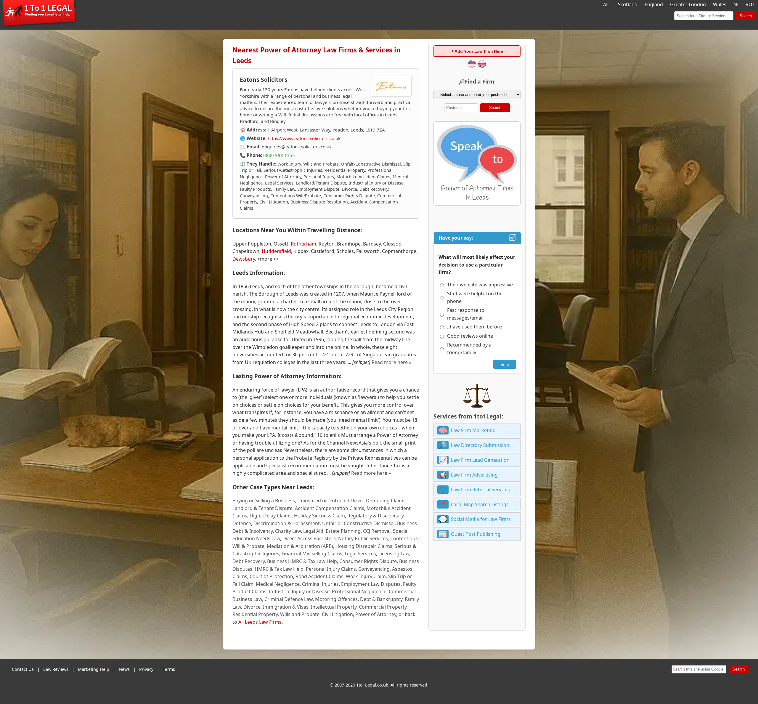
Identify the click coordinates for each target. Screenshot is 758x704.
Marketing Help (93, 669)
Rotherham (303, 243)
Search (746, 16)
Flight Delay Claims (271, 515)
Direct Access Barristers (309, 538)
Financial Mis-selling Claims (312, 553)
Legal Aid (313, 531)
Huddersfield (276, 251)
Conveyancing (374, 569)
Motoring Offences (336, 599)
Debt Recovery (248, 561)
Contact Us (23, 669)
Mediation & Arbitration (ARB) (300, 546)
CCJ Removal (377, 531)
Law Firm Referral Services (480, 489)
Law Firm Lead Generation (480, 460)
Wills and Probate (299, 614)
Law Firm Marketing (473, 430)
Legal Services (360, 553)
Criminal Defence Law (288, 599)
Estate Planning (343, 531)
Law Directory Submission (480, 445)
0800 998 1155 (279, 155)
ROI (750, 4)
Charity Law (288, 531)
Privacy (146, 669)
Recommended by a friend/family (469, 348)
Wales (719, 4)
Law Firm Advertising (474, 474)
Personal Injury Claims (331, 569)
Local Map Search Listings (480, 504)
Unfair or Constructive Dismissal (358, 523)
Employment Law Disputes (371, 584)
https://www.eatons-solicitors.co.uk (304, 138)
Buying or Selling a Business (263, 500)
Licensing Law (393, 553)
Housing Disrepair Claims (363, 546)
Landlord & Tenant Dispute (262, 508)
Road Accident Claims (319, 576)
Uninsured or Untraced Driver (330, 500)
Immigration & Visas (286, 607)
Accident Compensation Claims (329, 508)
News (124, 669)
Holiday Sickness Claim (319, 515)
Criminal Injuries (320, 584)
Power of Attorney (375, 614)
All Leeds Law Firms (260, 622)
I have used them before (474, 326)
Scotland (627, 4)
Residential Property (255, 614)
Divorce (252, 607)
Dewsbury (243, 259)
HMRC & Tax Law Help (279, 569)
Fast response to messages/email (465, 314)
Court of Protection (271, 576)
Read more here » (391, 362)
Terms (169, 669)
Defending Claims (386, 500)
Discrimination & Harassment (286, 523)
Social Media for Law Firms (481, 519)
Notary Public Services (363, 538)
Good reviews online (470, 336)
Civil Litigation (337, 614)
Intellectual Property (333, 607)
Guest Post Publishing (475, 534)
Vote (504, 364)
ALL (607, 4)
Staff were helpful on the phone (474, 297)
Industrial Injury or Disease (299, 591)
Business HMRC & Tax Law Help (302, 561)
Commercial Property (383, 607)
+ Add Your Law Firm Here (477, 51)
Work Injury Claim (366, 576)
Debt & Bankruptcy (381, 599)
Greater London (688, 4)
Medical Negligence (278, 584)
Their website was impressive (480, 284)
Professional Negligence (359, 591)
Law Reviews (55, 669)
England (654, 4)
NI (735, 4)
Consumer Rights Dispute (368, 561)
